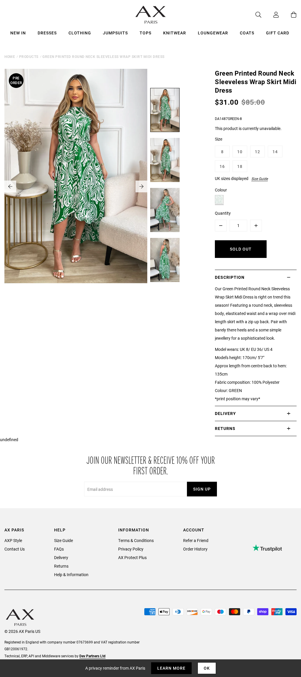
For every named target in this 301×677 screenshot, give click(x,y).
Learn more (171, 668)
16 (222, 166)
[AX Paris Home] (151, 15)
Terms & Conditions (136, 540)
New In (18, 33)
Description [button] (230, 277)
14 (275, 151)
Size (218, 139)
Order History (195, 549)
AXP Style (13, 540)
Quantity (223, 213)
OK (207, 668)
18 (240, 166)
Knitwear (174, 33)
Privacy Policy (130, 549)
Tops (145, 33)
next (141, 186)
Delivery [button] (225, 413)
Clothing (79, 33)
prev (10, 186)
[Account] (270, 15)
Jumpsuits (115, 33)
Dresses (47, 33)
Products (29, 56)
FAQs (59, 549)
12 (257, 151)
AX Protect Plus (132, 557)
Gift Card (277, 33)
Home (9, 56)
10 (240, 151)
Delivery (61, 557)
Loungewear (213, 33)
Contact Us (14, 549)
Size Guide (259, 178)
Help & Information (71, 574)
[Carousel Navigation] (75, 186)
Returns (61, 566)
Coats (247, 33)
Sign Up (202, 489)
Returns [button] (225, 428)
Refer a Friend (195, 540)
